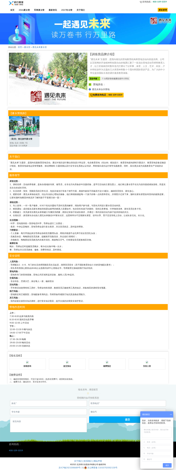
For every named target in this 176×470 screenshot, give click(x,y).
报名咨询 (163, 10)
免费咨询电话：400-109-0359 (107, 94)
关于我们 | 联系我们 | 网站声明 (88, 461)
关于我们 (81, 10)
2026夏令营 (24, 10)
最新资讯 (53, 10)
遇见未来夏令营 (39, 47)
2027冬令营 (66, 10)
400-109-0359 (160, 1)
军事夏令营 (39, 10)
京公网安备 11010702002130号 (102, 467)
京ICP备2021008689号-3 (71, 467)
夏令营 (27, 47)
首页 (12, 10)
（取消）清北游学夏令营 (21, 139)
